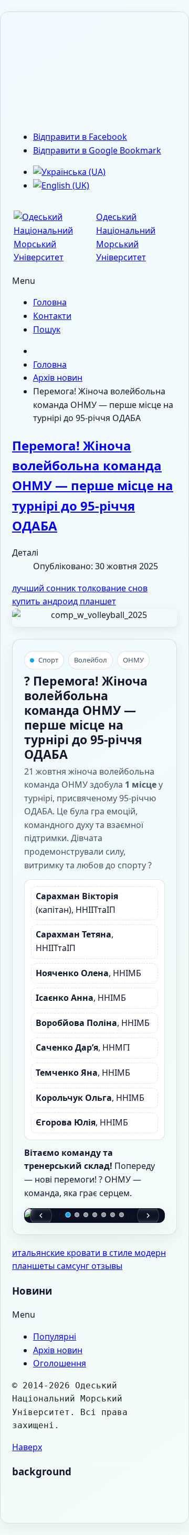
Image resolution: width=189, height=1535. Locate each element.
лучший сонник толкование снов (80, 588)
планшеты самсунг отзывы (67, 1266)
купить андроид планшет (64, 601)
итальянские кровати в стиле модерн (89, 1252)
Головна (50, 364)
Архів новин (57, 377)
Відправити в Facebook (80, 136)
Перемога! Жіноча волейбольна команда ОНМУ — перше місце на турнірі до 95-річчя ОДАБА (92, 486)
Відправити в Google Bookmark (97, 150)
